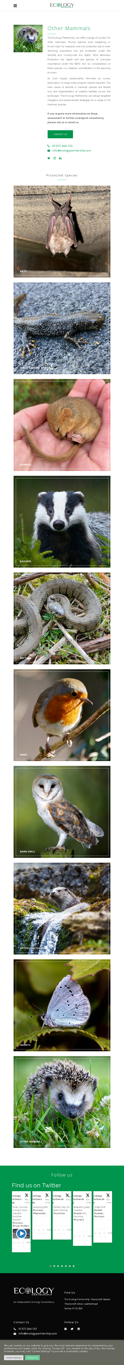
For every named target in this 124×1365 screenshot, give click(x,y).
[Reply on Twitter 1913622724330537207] (95, 1232)
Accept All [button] (32, 1357)
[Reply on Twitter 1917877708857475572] (14, 1232)
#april (77, 1213)
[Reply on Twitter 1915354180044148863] (55, 1235)
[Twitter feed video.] (82, 1224)
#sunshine (18, 1213)
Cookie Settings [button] (13, 1357)
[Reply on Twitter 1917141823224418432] (34, 1238)
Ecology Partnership (17, 1199)
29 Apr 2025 (48, 1200)
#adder (57, 1210)
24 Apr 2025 (68, 1200)
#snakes (58, 1213)
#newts (37, 1213)
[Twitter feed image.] (21, 1221)
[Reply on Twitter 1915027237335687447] (75, 1235)
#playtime (79, 1216)
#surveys (38, 1219)
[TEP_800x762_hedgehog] (28, 38)
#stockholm (101, 1213)
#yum (105, 1210)
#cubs (86, 1210)
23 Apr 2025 (88, 1200)
